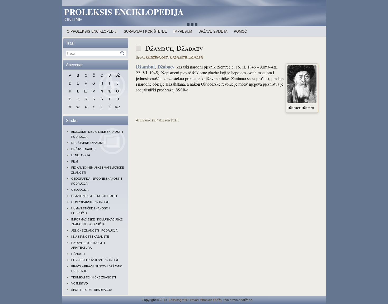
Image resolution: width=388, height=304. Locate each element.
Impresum (182, 31)
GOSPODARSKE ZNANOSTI (90, 202)
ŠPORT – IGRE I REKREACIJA (91, 289)
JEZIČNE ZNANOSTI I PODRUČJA (94, 230)
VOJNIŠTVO (79, 283)
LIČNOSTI (78, 254)
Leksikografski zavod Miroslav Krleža (195, 300)
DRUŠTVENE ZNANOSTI (88, 142)
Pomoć (240, 31)
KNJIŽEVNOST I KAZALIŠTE (90, 236)
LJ (86, 91)
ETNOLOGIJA (80, 155)
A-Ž (117, 107)
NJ (109, 91)
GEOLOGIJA (79, 189)
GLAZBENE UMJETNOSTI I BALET (94, 196)
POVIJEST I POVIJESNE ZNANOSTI (95, 260)
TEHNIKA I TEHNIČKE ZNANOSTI (93, 277)
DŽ (117, 75)
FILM (74, 161)
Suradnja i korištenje (145, 31)
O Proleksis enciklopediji (92, 31)
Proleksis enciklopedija (124, 12)
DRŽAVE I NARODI (83, 149)
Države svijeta (213, 31)
